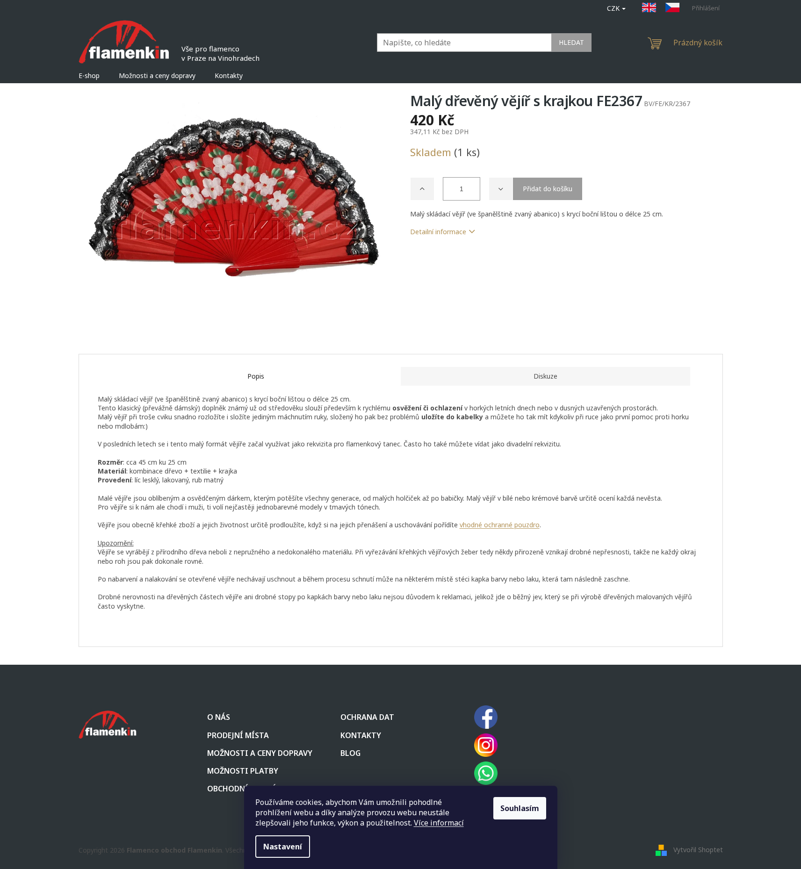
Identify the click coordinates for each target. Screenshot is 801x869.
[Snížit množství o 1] (500, 189)
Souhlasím (519, 808)
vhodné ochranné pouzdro (500, 524)
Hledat (571, 42)
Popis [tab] (255, 376)
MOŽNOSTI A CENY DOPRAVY (259, 753)
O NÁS (218, 717)
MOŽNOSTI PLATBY (242, 771)
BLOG (350, 753)
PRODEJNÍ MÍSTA (238, 735)
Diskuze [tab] (545, 376)
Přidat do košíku (547, 188)
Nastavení (282, 846)
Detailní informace (438, 231)
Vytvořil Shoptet (698, 849)
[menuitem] (89, 75)
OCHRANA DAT (367, 717)
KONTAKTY (360, 735)
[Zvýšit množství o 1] (422, 189)
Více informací (439, 823)
